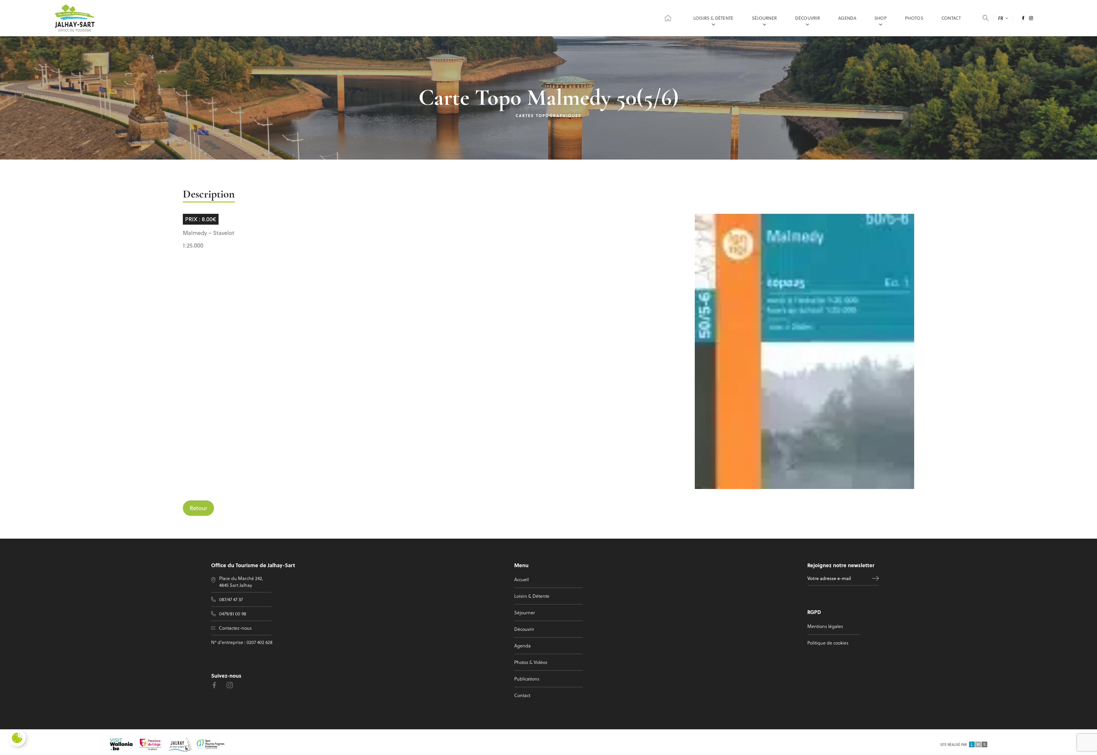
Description (209, 194)
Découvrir (807, 18)
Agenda (847, 18)
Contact (951, 18)
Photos (914, 18)
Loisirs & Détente (713, 18)
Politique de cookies (827, 642)
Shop (880, 18)
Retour (198, 508)
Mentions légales (825, 626)
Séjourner (764, 18)
